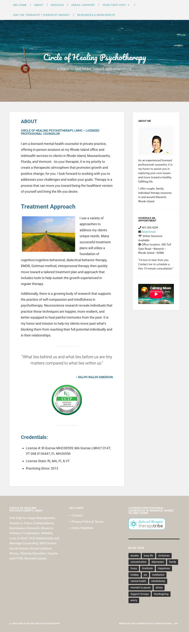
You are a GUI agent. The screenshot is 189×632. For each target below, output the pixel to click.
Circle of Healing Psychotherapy (94, 56)
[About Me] (156, 141)
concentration (138, 561)
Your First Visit (114, 5)
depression (158, 561)
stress (159, 587)
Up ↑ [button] (177, 623)
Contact (77, 515)
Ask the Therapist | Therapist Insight (41, 14)
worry (133, 600)
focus (133, 568)
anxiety (134, 555)
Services (57, 5)
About (38, 5)
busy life (148, 555)
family (172, 561)
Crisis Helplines (82, 528)
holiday (134, 574)
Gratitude (147, 568)
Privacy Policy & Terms (87, 521)
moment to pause (140, 587)
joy (145, 574)
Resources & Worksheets (96, 14)
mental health (138, 581)
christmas (164, 555)
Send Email (149, 231)
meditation (158, 574)
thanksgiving (161, 593)
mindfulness (158, 581)
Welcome (20, 5)
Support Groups (139, 593)
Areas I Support (83, 5)
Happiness (164, 568)
